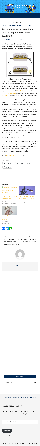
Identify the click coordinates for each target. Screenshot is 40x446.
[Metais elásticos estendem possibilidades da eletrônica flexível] (9, 190)
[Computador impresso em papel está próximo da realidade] (9, 210)
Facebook (7, 397)
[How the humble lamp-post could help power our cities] (27, 190)
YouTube (34, 397)
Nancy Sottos (12, 93)
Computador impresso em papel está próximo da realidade (9, 217)
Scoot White (21, 91)
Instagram (25, 397)
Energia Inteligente (20, 5)
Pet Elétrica (8, 40)
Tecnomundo (10, 155)
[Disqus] (20, 299)
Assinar (7, 431)
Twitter (16, 397)
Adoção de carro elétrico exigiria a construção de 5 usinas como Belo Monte (11, 241)
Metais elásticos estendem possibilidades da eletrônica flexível (9, 198)
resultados (5, 95)
